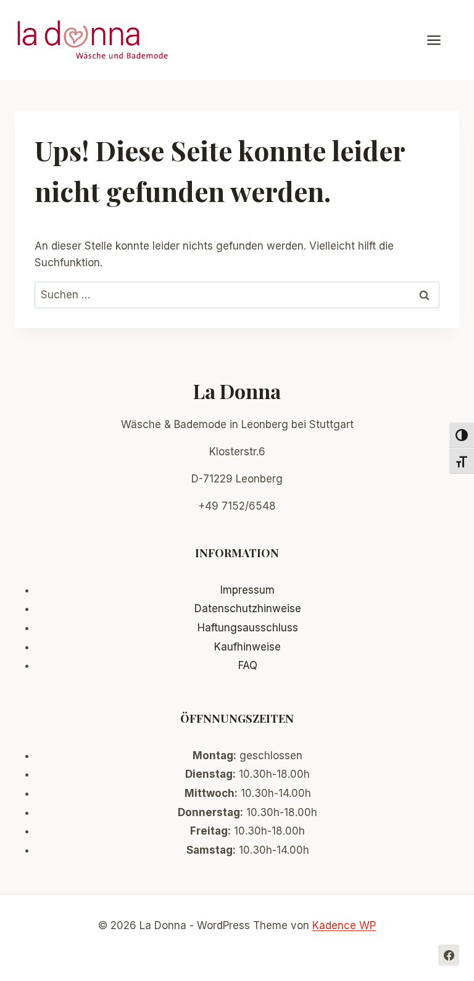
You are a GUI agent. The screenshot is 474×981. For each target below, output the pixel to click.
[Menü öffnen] (440, 39)
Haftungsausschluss (248, 627)
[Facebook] (448, 955)
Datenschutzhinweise (247, 608)
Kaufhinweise (247, 647)
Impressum (247, 590)
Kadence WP (344, 925)
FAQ (247, 665)
